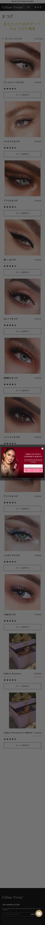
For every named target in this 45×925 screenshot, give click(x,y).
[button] (38, 913)
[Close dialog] (42, 449)
